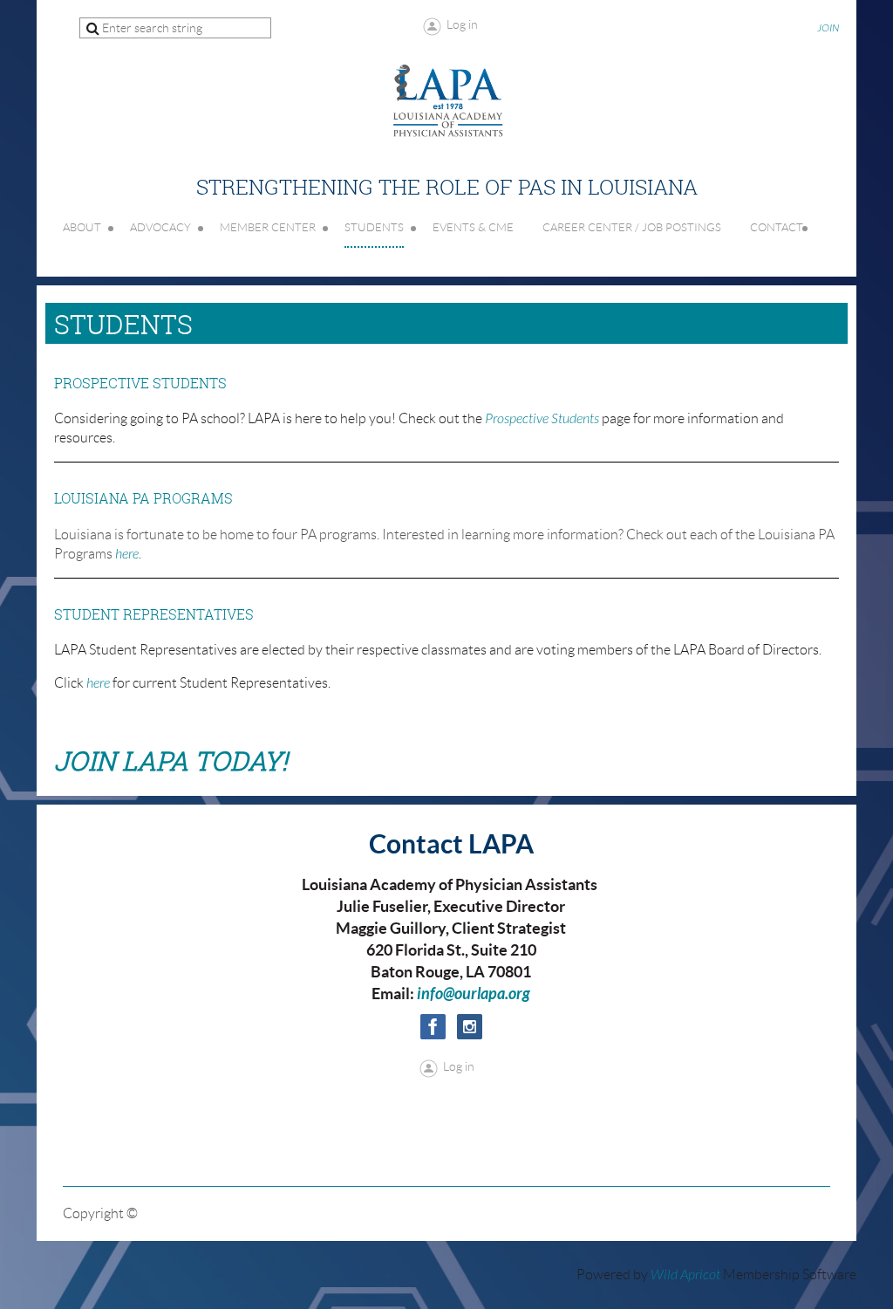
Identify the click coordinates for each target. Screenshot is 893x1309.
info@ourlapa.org (473, 994)
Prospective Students (542, 419)
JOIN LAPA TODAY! (171, 761)
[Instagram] (469, 1026)
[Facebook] (433, 1026)
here (127, 554)
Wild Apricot (685, 1275)
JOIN (828, 28)
